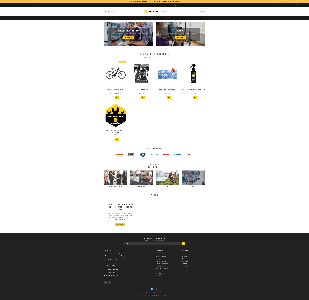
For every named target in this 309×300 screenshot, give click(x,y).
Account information (188, 254)
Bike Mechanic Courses (165, 18)
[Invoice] (157, 289)
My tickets (185, 258)
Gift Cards (188, 18)
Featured (147, 57)
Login (305, 5)
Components (151, 18)
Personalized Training (162, 271)
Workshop (178, 18)
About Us (158, 254)
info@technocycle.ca (112, 275)
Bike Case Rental (161, 273)
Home (119, 18)
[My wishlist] (300, 5)
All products (185, 266)
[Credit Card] (152, 289)
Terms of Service (161, 256)
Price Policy (159, 275)
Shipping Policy (160, 266)
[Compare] (297, 5)
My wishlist (185, 261)
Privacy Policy (160, 258)
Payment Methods (161, 261)
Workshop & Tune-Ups (162, 268)
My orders (184, 256)
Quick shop (116, 88)
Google (166, 295)
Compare (184, 263)
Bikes (125, 18)
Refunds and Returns (162, 263)
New (154, 57)
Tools (131, 18)
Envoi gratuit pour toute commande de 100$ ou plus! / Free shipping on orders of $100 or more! (154, 1)
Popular (162, 57)
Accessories (140, 18)
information (128, 37)
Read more (119, 224)
